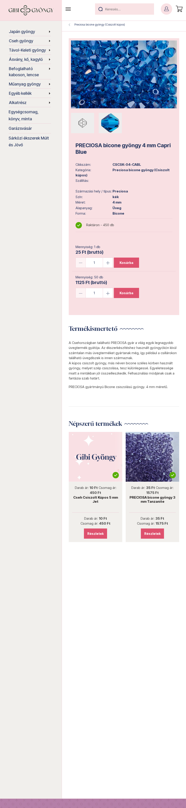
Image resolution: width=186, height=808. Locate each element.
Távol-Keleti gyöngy (27, 50)
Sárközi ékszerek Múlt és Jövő (29, 141)
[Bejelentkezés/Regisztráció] (166, 9)
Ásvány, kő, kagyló (26, 59)
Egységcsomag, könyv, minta (24, 115)
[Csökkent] (81, 263)
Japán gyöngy (22, 31)
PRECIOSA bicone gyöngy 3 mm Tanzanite (152, 499)
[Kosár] (178, 9)
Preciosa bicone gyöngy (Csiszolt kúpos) (99, 24)
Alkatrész (18, 102)
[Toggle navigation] (68, 9)
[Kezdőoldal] (31, 10)
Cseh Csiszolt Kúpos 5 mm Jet (95, 499)
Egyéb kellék (20, 93)
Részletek (95, 534)
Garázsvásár (20, 128)
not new (95, 457)
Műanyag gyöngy (25, 84)
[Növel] (108, 263)
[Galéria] (124, 74)
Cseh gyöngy (21, 40)
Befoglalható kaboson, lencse (24, 71)
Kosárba (126, 263)
